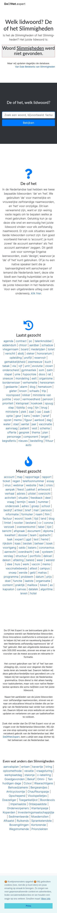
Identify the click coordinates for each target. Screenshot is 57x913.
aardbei (34, 345)
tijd (36, 518)
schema (45, 428)
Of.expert (14, 4)
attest (33, 568)
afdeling (18, 560)
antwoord (44, 489)
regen (16, 481)
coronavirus (46, 547)
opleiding (16, 357)
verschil (10, 353)
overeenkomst (26, 526)
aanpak (10, 489)
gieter (13, 391)
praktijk (20, 585)
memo (18, 420)
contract (21, 341)
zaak (47, 411)
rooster (18, 522)
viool (17, 399)
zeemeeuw (35, 361)
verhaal (9, 493)
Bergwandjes (38, 787)
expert (19, 539)
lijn (37, 407)
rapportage (32, 477)
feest (20, 489)
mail (36, 510)
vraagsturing (44, 770)
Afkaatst (9, 820)
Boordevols (47, 800)
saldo (22, 547)
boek (28, 518)
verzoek (9, 526)
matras (42, 572)
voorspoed (13, 395)
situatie (23, 497)
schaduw (47, 345)
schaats (34, 391)
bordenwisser (11, 382)
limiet (7, 522)
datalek (33, 589)
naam (38, 514)
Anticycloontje (15, 791)
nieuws (23, 440)
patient (24, 428)
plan (45, 432)
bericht (6, 531)
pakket (30, 489)
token (43, 585)
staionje (29, 775)
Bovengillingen (19, 825)
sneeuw (8, 378)
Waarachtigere (43, 783)
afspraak (19, 531)
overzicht (44, 493)
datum (40, 576)
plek (23, 411)
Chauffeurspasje (38, 791)
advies (21, 493)
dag (49, 420)
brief (28, 510)
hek (41, 485)
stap (11, 407)
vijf (20, 366)
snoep (13, 572)
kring (49, 766)
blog (32, 386)
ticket (6, 481)
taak (10, 539)
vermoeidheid (31, 399)
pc (30, 341)
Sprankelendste (41, 820)
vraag (10, 502)
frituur (49, 440)
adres (25, 506)
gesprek (24, 432)
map (20, 477)
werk (26, 564)
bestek (27, 543)
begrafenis (9, 440)
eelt (34, 378)
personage (14, 436)
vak (37, 551)
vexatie (29, 770)
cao (39, 411)
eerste (23, 572)
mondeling (22, 378)
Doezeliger (9, 800)
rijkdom (7, 543)
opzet (7, 420)
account (9, 477)
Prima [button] (28, 906)
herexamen (47, 382)
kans (27, 415)
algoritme (47, 589)
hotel (33, 593)
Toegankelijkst (28, 800)
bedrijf (8, 510)
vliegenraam (11, 349)
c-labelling (44, 775)
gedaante (11, 386)
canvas (21, 589)
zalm (50, 370)
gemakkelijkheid (14, 361)
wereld (50, 560)
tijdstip (20, 407)
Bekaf (31, 779)
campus (45, 568)
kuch (48, 361)
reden (36, 415)
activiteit (10, 497)
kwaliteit (10, 535)
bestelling (36, 440)
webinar (18, 485)
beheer (39, 543)
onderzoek (12, 506)
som (41, 370)
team (33, 535)
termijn (21, 502)
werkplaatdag (13, 775)
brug (44, 407)
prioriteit (7, 403)
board (24, 349)
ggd (28, 539)
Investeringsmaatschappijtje (36, 812)
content (8, 585)
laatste (29, 581)
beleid (30, 560)
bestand (30, 522)
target (44, 436)
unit (27, 366)
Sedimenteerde (19, 816)
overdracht (25, 551)
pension (48, 399)
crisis (49, 485)
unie (17, 374)
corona (48, 522)
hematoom (45, 386)
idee (9, 564)
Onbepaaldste (38, 804)
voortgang (9, 547)
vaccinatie (45, 424)
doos (42, 374)
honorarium (44, 353)
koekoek (36, 403)
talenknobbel (43, 341)
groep (35, 506)
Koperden (9, 812)
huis (17, 564)
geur (18, 415)
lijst (49, 526)
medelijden (38, 349)
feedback (36, 497)
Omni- (41, 779)
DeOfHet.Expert (11, 736)
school (46, 506)
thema (36, 432)
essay (50, 481)
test (36, 539)
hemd (44, 539)
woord (19, 518)
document (34, 531)
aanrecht (10, 551)
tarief (45, 415)
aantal (25, 424)
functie (17, 581)
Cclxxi (28, 783)
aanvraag (12, 428)
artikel (18, 510)
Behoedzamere (18, 787)
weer (40, 560)
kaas (18, 543)
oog (30, 407)
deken (6, 560)
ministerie (12, 411)
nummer (43, 502)
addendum (9, 345)
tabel (41, 526)
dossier (23, 535)
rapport (46, 477)
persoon (46, 510)
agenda (8, 341)
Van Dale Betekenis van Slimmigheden (35, 66)
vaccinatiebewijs (16, 568)
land (43, 518)
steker (30, 353)
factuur (7, 518)
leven (24, 593)
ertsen (25, 766)
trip (44, 391)
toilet (51, 349)
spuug (49, 403)
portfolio (35, 556)
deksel (47, 556)
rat (49, 374)
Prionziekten (39, 829)
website (31, 485)
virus (7, 485)
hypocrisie (29, 374)
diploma (48, 531)
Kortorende (38, 825)
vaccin (36, 564)
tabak (6, 366)
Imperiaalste (18, 804)
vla (14, 366)
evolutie (37, 366)
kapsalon (8, 589)
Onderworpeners (18, 808)
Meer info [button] (45, 898)
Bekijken (28, 122)
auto (28, 445)
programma (11, 576)
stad (16, 424)
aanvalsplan (11, 766)
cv (40, 522)
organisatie (43, 581)
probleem (27, 576)
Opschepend (17, 795)
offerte (11, 432)
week (31, 502)
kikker (26, 395)
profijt (28, 357)
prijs (49, 576)
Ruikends (23, 820)
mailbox (32, 585)
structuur (21, 556)
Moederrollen (40, 816)
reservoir (40, 357)
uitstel (32, 493)
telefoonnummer (33, 481)
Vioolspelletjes (37, 795)
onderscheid (11, 370)
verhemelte (30, 382)
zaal (31, 411)
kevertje (37, 766)
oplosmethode (12, 770)
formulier (27, 514)
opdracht (45, 535)
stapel (8, 374)
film (47, 514)
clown (49, 366)
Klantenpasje (39, 808)
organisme (46, 378)
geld (33, 572)
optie (9, 415)
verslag (8, 556)
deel (48, 497)
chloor (23, 345)
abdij (21, 353)
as (51, 585)
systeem (47, 551)
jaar (34, 424)
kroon (23, 391)
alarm (23, 386)
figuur (28, 420)
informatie (12, 514)
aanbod (39, 420)
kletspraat (22, 403)
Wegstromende (19, 829)
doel (8, 581)
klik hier (36, 293)
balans (32, 547)
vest (34, 428)
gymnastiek (28, 370)
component (30, 436)
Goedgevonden (15, 779)
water (7, 424)
